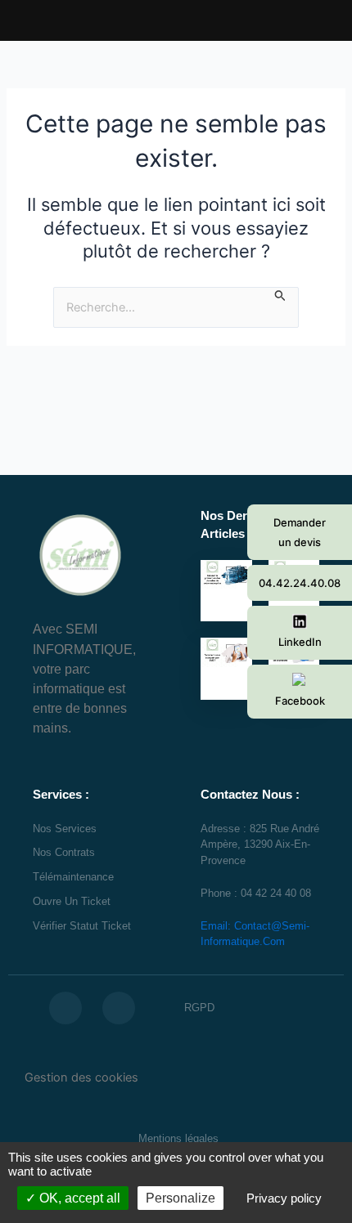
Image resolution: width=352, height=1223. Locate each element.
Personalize (180, 1198)
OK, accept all (78, 1198)
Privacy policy (284, 1198)
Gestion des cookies (81, 1077)
